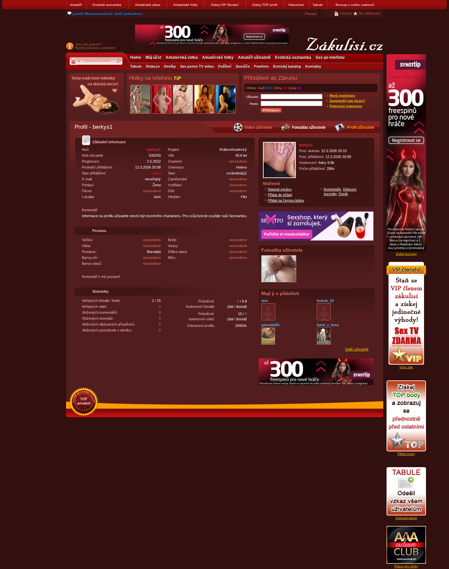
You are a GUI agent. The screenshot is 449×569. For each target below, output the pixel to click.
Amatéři (76, 5)
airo (264, 301)
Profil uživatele (360, 127)
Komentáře (332, 189)
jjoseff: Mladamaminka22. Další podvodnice (108, 13)
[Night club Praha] (96, 97)
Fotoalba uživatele (309, 127)
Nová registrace (342, 95)
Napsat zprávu (280, 189)
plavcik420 (270, 325)
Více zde (406, 367)
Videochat (296, 5)
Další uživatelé (356, 349)
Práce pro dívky (406, 566)
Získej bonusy (406, 254)
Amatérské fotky (185, 5)
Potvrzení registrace (346, 106)
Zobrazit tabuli (406, 518)
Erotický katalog (287, 66)
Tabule (318, 5)
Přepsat (311, 13)
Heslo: (254, 103)
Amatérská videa (147, 5)
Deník (343, 194)
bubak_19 (325, 301)
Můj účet (153, 57)
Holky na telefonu (155, 78)
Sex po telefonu (330, 57)
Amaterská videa (182, 57)
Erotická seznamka (107, 5)
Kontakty (313, 66)
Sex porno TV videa (197, 66)
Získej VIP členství (225, 5)
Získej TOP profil (264, 5)
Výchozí (346, 13)
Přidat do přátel (280, 195)
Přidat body (406, 454)
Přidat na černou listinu (286, 200)
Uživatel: (252, 97)
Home (135, 57)
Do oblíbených (370, 13)
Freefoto (261, 66)
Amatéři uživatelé (254, 57)
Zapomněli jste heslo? (347, 100)
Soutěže (243, 66)
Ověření (224, 66)
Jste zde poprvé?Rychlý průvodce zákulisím (95, 46)
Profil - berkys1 (93, 127)
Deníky (170, 66)
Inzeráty (330, 194)
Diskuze (153, 66)
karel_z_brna (328, 325)
